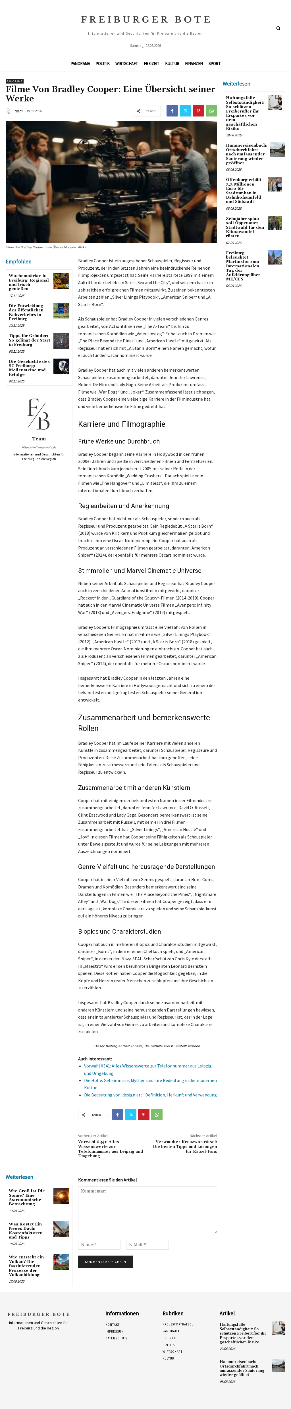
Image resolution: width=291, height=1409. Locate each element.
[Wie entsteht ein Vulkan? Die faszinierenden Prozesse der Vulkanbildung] (61, 1262)
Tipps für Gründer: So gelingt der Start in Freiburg (29, 340)
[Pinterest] (198, 110)
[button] (278, 28)
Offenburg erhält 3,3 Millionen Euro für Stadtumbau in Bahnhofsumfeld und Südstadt (243, 190)
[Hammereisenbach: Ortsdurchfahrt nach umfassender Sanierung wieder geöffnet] (277, 149)
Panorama (14, 81)
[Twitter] (185, 110)
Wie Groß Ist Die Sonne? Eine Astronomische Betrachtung (27, 1198)
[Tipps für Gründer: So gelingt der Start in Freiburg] (61, 340)
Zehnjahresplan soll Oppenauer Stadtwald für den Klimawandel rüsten (245, 227)
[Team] (9, 111)
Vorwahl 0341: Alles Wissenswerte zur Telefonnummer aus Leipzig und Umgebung (110, 1149)
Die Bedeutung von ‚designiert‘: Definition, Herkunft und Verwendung (150, 1095)
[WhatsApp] (211, 110)
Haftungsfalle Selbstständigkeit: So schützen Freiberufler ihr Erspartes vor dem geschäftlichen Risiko (245, 113)
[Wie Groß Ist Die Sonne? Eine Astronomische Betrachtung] (61, 1196)
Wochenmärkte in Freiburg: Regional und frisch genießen (29, 282)
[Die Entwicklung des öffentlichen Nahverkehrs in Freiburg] (61, 311)
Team (18, 111)
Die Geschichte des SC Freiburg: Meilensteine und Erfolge (29, 368)
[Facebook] (172, 110)
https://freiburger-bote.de (39, 447)
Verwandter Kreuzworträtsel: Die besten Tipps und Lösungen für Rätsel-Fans (185, 1146)
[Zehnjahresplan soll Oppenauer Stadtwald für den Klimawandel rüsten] (275, 223)
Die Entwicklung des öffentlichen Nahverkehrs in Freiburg (26, 312)
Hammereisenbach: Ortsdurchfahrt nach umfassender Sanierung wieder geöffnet (246, 154)
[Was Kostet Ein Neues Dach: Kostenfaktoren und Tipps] (61, 1229)
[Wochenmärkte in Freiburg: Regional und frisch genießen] (61, 280)
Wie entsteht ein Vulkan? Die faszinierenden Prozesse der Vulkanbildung (26, 1266)
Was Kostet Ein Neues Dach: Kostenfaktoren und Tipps (26, 1231)
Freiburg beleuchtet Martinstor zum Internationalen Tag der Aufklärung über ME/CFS (243, 266)
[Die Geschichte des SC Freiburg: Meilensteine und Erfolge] (61, 366)
